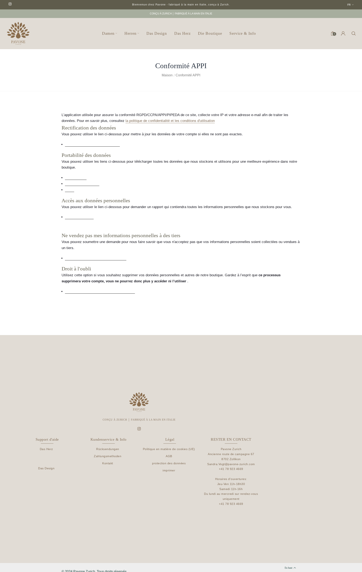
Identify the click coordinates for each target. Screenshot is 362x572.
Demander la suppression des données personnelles (100, 291)
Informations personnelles (82, 184)
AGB (169, 456)
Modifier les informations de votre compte (92, 144)
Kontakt (107, 463)
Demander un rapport (79, 217)
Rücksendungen (107, 449)
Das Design (46, 468)
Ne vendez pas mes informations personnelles (95, 258)
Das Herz (46, 449)
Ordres (69, 190)
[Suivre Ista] (10, 4)
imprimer (169, 470)
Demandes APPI (76, 177)
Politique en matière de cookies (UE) (169, 449)
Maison (167, 75)
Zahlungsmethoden (107, 456)
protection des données (169, 463)
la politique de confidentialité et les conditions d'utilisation (170, 121)
